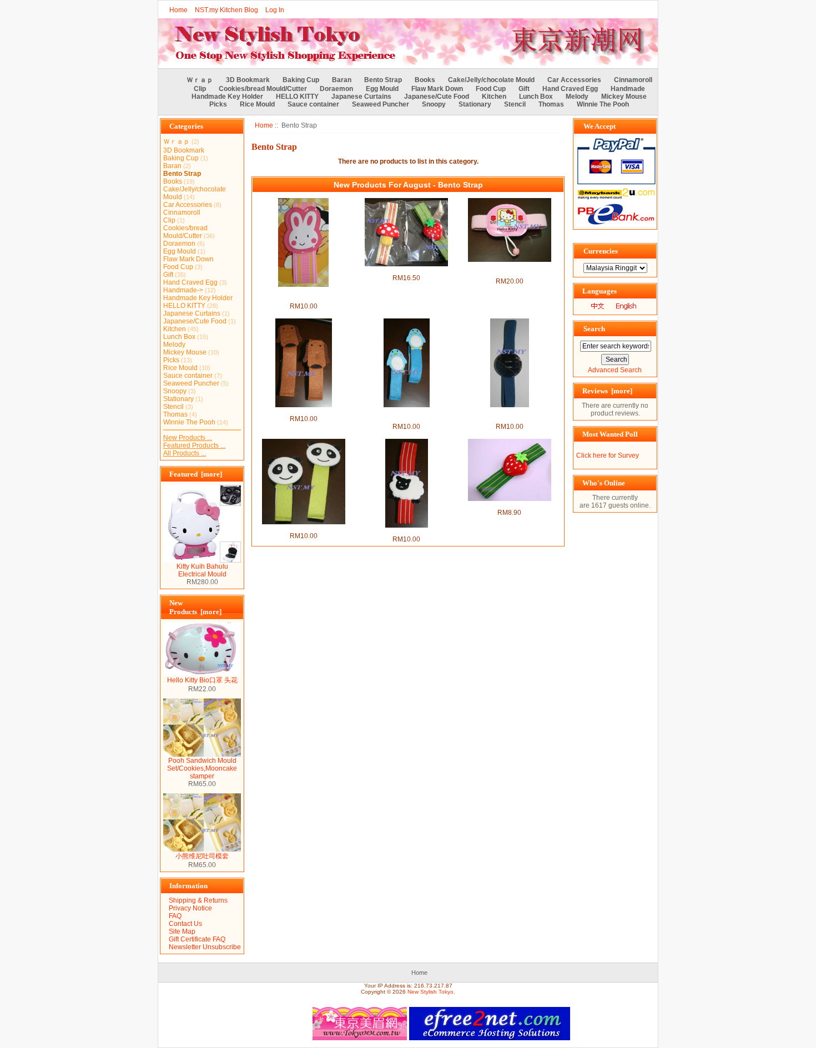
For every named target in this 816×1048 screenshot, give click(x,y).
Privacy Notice (190, 908)
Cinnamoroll (633, 80)
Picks (218, 104)
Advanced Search (615, 370)
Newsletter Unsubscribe (205, 947)
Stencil (515, 104)
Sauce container (313, 104)
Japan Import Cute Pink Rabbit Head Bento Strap (303, 294)
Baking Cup (301, 80)
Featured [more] (195, 474)
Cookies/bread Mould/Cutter (263, 89)
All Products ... (184, 453)
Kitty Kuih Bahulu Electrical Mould (202, 570)
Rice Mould (257, 104)
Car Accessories (574, 80)
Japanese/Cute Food (436, 96)
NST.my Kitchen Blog (226, 10)
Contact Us (185, 924)
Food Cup (491, 89)
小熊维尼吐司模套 (202, 856)
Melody (577, 96)
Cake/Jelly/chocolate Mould (491, 80)
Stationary (475, 104)
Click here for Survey (607, 455)
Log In (274, 10)
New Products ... (187, 438)
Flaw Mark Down (437, 89)
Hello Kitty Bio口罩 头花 (202, 680)
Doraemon (336, 89)
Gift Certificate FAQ (197, 939)
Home (178, 10)
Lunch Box (536, 96)
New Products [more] (195, 607)
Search (594, 329)
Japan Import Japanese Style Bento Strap (510, 415)
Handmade (628, 89)
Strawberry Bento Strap (509, 505)
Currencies (600, 251)
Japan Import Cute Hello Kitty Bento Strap (509, 269)
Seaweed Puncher (380, 104)
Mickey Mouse (624, 96)
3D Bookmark (248, 80)
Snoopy (434, 104)
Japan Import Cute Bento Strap (406, 270)
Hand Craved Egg (570, 89)
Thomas (551, 104)
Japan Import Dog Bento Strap (303, 411)
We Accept (599, 126)
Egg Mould (382, 89)
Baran (341, 80)
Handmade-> (183, 290)
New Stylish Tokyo (430, 992)
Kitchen (494, 96)
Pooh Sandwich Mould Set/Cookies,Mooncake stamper (202, 768)
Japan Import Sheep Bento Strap (406, 531)
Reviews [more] (607, 391)
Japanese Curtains (361, 96)
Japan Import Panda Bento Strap (303, 528)
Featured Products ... (194, 445)
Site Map (182, 931)
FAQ (175, 916)
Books (425, 80)
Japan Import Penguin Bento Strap (406, 415)
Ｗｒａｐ (200, 80)
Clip (200, 89)
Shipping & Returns (198, 900)
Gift (524, 89)
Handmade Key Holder (227, 96)
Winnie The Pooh (603, 104)
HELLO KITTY (297, 96)
